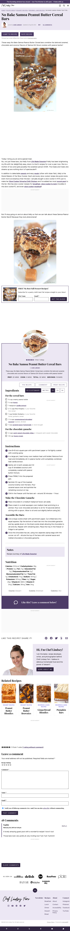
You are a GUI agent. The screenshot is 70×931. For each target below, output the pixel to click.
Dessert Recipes (22, 10)
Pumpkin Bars (61, 711)
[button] (27, 360)
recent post (61, 181)
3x (62, 390)
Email (36, 296)
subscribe (46, 808)
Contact (55, 904)
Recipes (47, 898)
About (55, 898)
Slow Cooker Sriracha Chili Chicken (23, 181)
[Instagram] (8, 906)
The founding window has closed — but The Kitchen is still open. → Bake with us (35, 2)
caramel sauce (17, 425)
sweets (23, 173)
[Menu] (68, 6)
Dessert (47, 911)
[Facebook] (21, 906)
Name (3, 792)
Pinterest (66, 904)
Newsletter (39, 898)
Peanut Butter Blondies (8, 711)
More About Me (45, 669)
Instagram (66, 901)
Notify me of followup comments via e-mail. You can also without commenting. (34, 808)
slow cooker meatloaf (32, 187)
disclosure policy (32, 38)
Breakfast (48, 901)
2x (58, 390)
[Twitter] (25, 906)
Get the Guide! (58, 299)
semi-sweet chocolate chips (23, 433)
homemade (27, 425)
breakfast (36, 184)
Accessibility (57, 908)
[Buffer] (40, 928)
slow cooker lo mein (49, 184)
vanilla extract (21, 405)
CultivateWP (65, 922)
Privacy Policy (55, 912)
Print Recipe (59, 385)
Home (3, 10)
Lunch (47, 904)
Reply (64, 826)
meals (36, 173)
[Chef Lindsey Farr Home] (7, 5)
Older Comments (11, 865)
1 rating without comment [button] (33, 747)
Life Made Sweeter (38, 161)
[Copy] (63, 928)
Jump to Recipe (10, 34)
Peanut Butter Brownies (26, 711)
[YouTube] (12, 906)
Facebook (66, 908)
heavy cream (18, 436)
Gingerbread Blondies (44, 711)
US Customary (33, 390)
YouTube (66, 911)
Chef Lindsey (17, 25)
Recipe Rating (6, 763)
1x (53, 390)
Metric (46, 390)
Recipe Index (10, 10)
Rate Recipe (26, 34)
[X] (29, 928)
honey (15, 402)
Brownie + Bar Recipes (37, 10)
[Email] (52, 928)
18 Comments (47, 25)
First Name (22, 296)
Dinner (47, 908)
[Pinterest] (16, 906)
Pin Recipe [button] (27, 385)
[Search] (64, 6)
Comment (43, 385)
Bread (47, 914)
